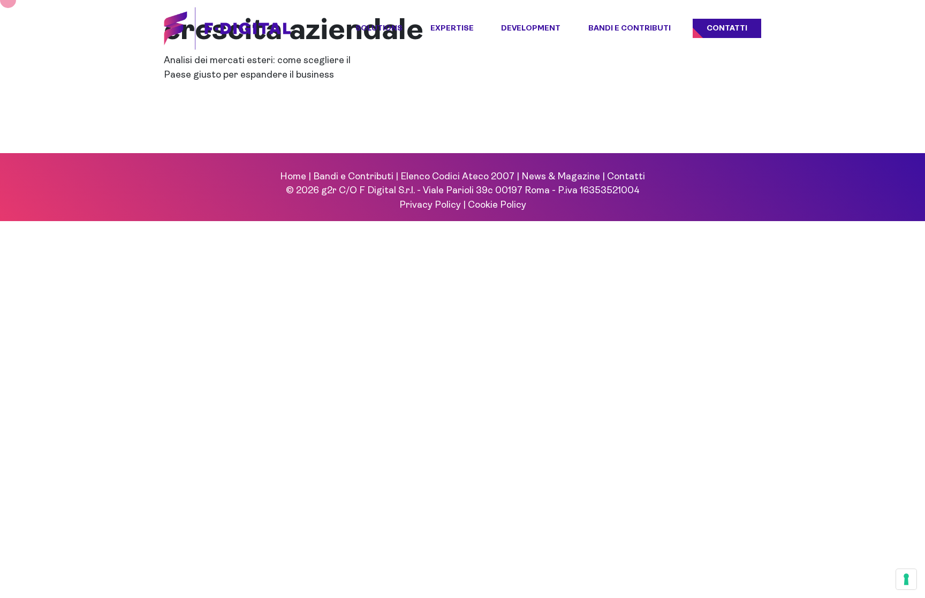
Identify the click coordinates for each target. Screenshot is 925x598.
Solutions (379, 29)
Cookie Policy (497, 205)
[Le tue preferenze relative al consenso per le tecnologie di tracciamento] (906, 579)
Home (293, 176)
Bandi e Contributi (629, 29)
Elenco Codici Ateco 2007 (457, 176)
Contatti (727, 29)
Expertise (452, 29)
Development (530, 29)
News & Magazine (560, 176)
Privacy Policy (430, 205)
